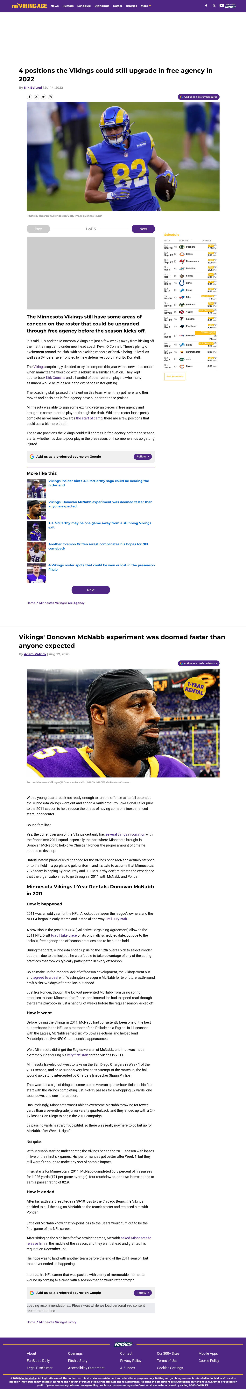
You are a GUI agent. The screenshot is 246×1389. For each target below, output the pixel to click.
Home (31, 603)
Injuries (131, 6)
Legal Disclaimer (40, 1368)
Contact (126, 1353)
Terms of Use (167, 1361)
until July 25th (116, 919)
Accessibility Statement (86, 1368)
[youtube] (222, 5)
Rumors (68, 6)
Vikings (39, 367)
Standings (102, 6)
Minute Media (27, 1378)
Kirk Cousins (55, 378)
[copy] (50, 96)
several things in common (125, 834)
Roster (117, 6)
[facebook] (206, 5)
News (55, 6)
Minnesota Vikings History (57, 1322)
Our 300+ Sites (168, 1353)
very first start (78, 1055)
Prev (38, 229)
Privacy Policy (130, 1361)
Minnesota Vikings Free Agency (61, 603)
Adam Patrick (35, 654)
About (31, 1353)
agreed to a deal (45, 977)
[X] (214, 5)
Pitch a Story (78, 1361)
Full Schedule (174, 376)
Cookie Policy (209, 1361)
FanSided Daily (38, 1361)
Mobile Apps (208, 1353)
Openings (75, 1353)
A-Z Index (127, 1368)
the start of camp (89, 418)
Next (143, 229)
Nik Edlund (33, 88)
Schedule (84, 6)
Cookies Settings (170, 1368)
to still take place (64, 935)
